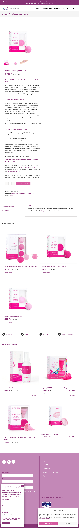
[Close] (22, 486)
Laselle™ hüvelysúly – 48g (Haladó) (54, 266)
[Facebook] (4, 462)
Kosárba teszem (23, 183)
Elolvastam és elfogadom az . (11, 519)
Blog (42, 211)
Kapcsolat (45, 476)
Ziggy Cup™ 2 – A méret (50, 434)
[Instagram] (13, 462)
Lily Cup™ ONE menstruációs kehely (54, 388)
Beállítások (67, 523)
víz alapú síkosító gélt (14, 171)
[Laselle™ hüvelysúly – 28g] (20, 296)
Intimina (12, 195)
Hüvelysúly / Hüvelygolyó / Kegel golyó (22, 193)
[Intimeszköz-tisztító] (20, 367)
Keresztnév (5, 479)
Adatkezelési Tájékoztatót (28, 491)
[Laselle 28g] (20, 39)
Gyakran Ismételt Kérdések (50, 472)
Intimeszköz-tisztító (10, 388)
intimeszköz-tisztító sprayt (28, 167)
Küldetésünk (46, 468)
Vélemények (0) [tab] (6, 210)
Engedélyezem (48, 523)
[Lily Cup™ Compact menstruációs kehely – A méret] (20, 417)
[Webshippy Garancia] (59, 505)
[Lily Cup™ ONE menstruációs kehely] (58, 367)
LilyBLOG (45, 464)
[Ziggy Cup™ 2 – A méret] (58, 415)
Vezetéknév (5, 472)
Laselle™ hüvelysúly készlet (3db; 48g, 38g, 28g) (20, 266)
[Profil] (70, 8)
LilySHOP (45, 461)
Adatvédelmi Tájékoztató (44, 518)
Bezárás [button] (51, 3)
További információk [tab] (8, 206)
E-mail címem (6, 512)
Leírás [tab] (4, 203)
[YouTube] (9, 462)
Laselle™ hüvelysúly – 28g (13, 316)
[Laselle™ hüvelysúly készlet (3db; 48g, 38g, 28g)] (20, 246)
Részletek (35, 274)
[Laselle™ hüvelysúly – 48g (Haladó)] (58, 246)
